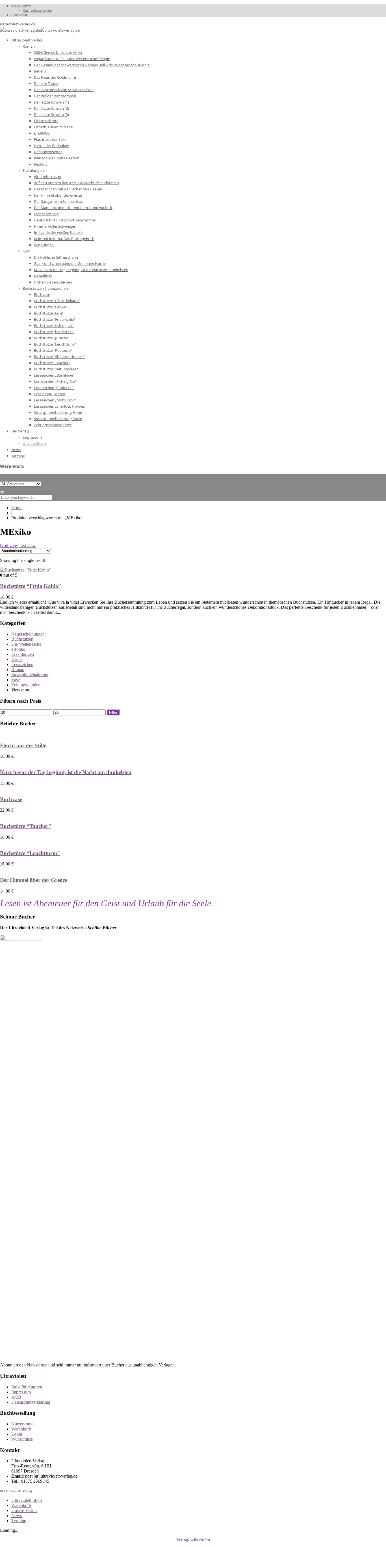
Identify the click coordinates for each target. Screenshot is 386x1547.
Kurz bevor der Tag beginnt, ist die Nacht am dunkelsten (65, 772)
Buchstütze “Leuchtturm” (30, 853)
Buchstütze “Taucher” (25, 826)
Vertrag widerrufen (193, 1539)
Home (16, 507)
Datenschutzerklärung (30, 1402)
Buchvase (11, 799)
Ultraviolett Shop (26, 1500)
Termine (18, 1520)
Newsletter (37, 1365)
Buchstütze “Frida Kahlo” (30, 586)
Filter (113, 712)
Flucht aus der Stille (23, 745)
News (16, 1515)
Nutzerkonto (22, 1423)
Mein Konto (21, 5)
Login (16, 1434)
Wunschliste (22, 1439)
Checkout (19, 14)
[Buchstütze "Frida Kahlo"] (25, 570)
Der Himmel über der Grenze (33, 880)
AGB (16, 1397)
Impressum (21, 1392)
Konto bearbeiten (37, 10)
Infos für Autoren (26, 1387)
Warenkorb (21, 1429)
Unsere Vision (24, 1510)
